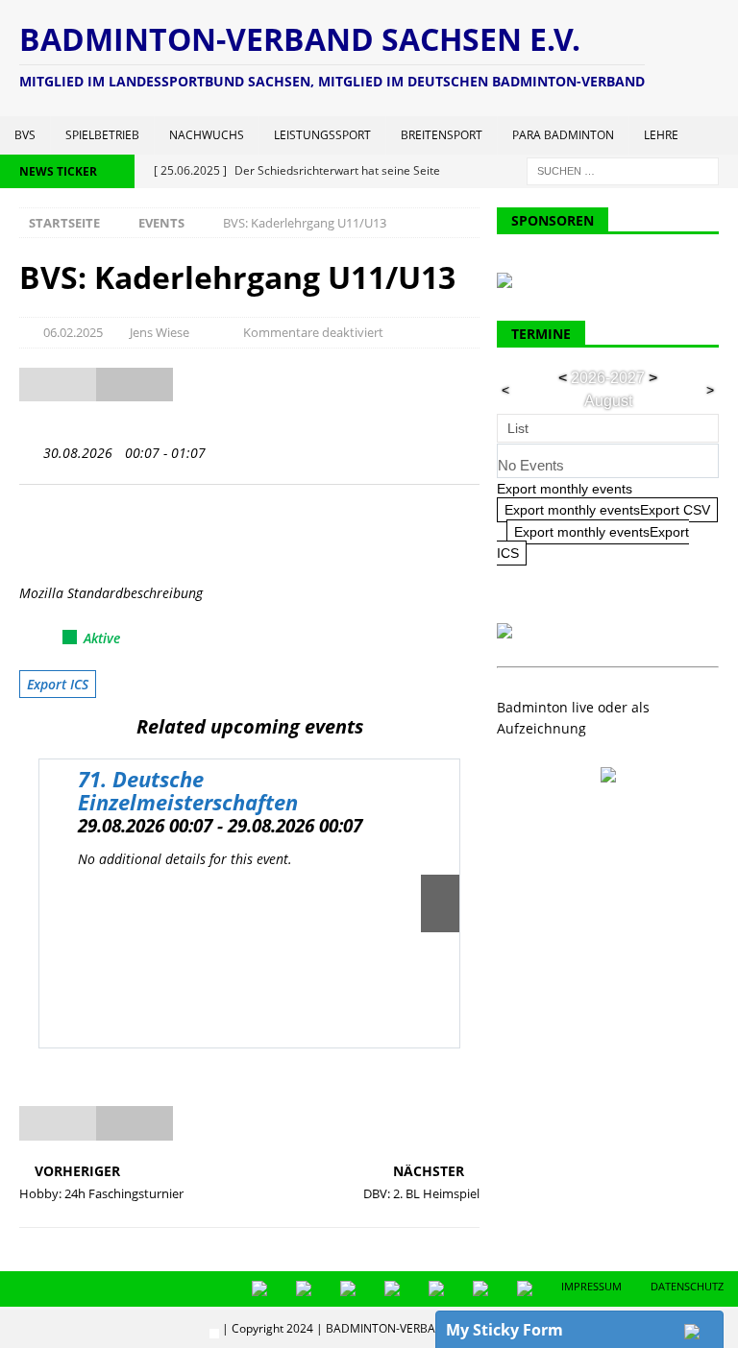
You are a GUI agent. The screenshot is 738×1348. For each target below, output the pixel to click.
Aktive (102, 638)
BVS (25, 135)
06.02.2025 (73, 332)
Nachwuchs (206, 135)
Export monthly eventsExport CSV (607, 510)
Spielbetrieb (102, 135)
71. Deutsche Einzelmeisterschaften (188, 790)
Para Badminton (563, 135)
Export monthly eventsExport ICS (593, 542)
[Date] (29, 449)
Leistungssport (322, 135)
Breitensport (441, 135)
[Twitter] (32, 531)
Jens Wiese (159, 332)
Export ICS (57, 684)
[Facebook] (62, 531)
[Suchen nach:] (623, 169)
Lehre (661, 135)
